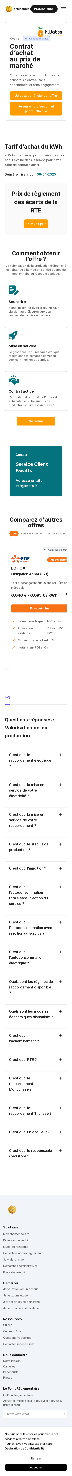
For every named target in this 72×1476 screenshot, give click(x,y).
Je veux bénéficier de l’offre (36, 96)
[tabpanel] (36, 939)
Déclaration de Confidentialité (24, 1448)
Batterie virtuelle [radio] (31, 533)
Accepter (36, 1467)
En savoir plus (36, 224)
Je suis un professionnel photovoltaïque (36, 108)
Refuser (36, 1458)
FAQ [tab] (7, 697)
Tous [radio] (14, 533)
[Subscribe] (63, 1414)
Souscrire (36, 421)
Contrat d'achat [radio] (55, 533)
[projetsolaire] (11, 1209)
